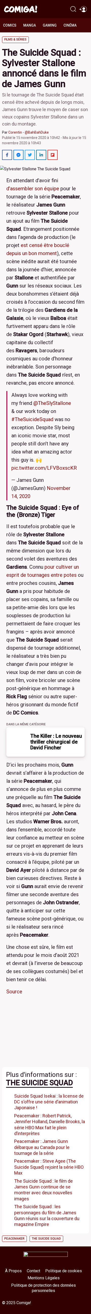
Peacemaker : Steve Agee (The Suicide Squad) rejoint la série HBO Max (49, 1167)
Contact (33, 1270)
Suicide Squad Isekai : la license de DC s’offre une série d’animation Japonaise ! (49, 1102)
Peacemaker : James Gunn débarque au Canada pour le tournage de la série (42, 1147)
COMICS (9, 25)
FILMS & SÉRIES (15, 39)
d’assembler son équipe (32, 189)
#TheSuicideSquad (32, 419)
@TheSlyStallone (52, 403)
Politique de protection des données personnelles (43, 1288)
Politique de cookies (63, 1270)
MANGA (29, 25)
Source (14, 992)
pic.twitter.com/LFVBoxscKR (44, 468)
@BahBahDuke (37, 132)
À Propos (13, 1270)
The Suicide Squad (39, 1082)
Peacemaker (14, 1238)
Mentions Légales (44, 1278)
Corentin (15, 132)
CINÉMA (70, 25)
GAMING (50, 25)
